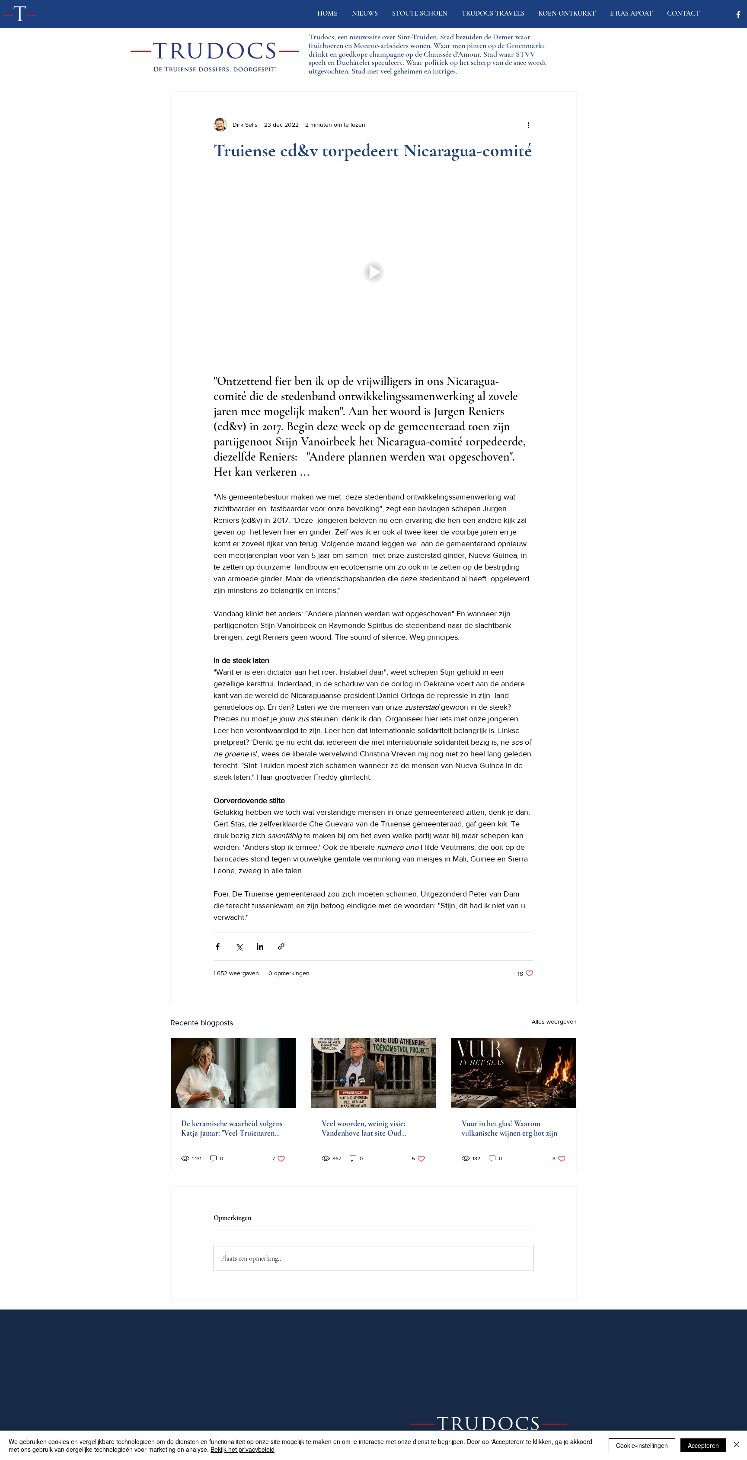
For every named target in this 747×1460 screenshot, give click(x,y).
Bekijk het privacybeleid (243, 1449)
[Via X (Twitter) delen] (239, 946)
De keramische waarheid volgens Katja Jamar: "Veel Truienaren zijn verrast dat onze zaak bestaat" (233, 1128)
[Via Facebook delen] (218, 946)
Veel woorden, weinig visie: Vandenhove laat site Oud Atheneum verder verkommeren (372, 1128)
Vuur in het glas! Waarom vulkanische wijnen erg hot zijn (509, 1128)
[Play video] (373, 272)
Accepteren (703, 1445)
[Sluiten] (736, 1445)
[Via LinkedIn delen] (260, 946)
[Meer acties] (528, 124)
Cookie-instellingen (642, 1445)
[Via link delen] (281, 946)
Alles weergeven (554, 1021)
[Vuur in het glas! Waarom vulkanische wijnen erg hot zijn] (513, 1073)
